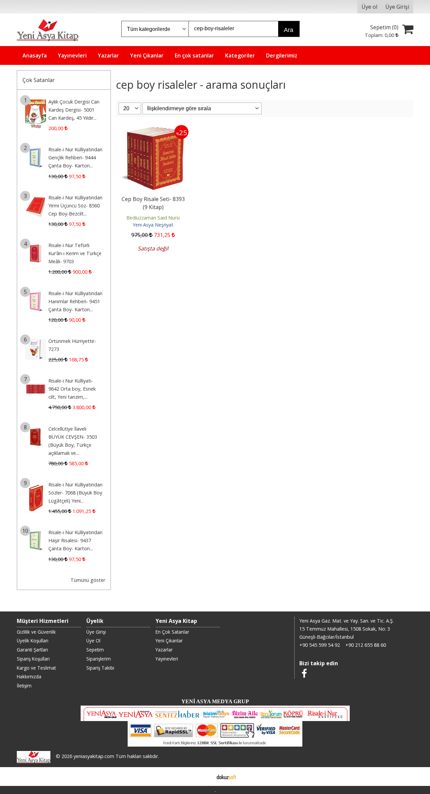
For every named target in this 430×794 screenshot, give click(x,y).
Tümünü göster (88, 580)
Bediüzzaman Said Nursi (153, 217)
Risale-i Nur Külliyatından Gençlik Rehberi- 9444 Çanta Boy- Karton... (75, 157)
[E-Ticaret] (226, 776)
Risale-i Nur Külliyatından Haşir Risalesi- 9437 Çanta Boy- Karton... (75, 540)
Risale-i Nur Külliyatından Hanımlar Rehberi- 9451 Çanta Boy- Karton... (75, 301)
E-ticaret (204, 776)
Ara (288, 30)
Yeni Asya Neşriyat (153, 225)
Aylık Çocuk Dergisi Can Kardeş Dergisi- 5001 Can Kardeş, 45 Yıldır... (73, 109)
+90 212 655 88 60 (365, 645)
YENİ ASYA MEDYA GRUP (215, 701)
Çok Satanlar (39, 80)
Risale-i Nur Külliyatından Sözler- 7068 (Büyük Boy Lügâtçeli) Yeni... (75, 492)
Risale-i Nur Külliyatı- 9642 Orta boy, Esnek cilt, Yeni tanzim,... (72, 389)
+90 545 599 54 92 (319, 645)
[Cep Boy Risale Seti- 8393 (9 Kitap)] (153, 129)
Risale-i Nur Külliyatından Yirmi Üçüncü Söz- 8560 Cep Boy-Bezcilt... (75, 205)
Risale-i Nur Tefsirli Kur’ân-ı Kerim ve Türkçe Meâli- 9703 (74, 253)
